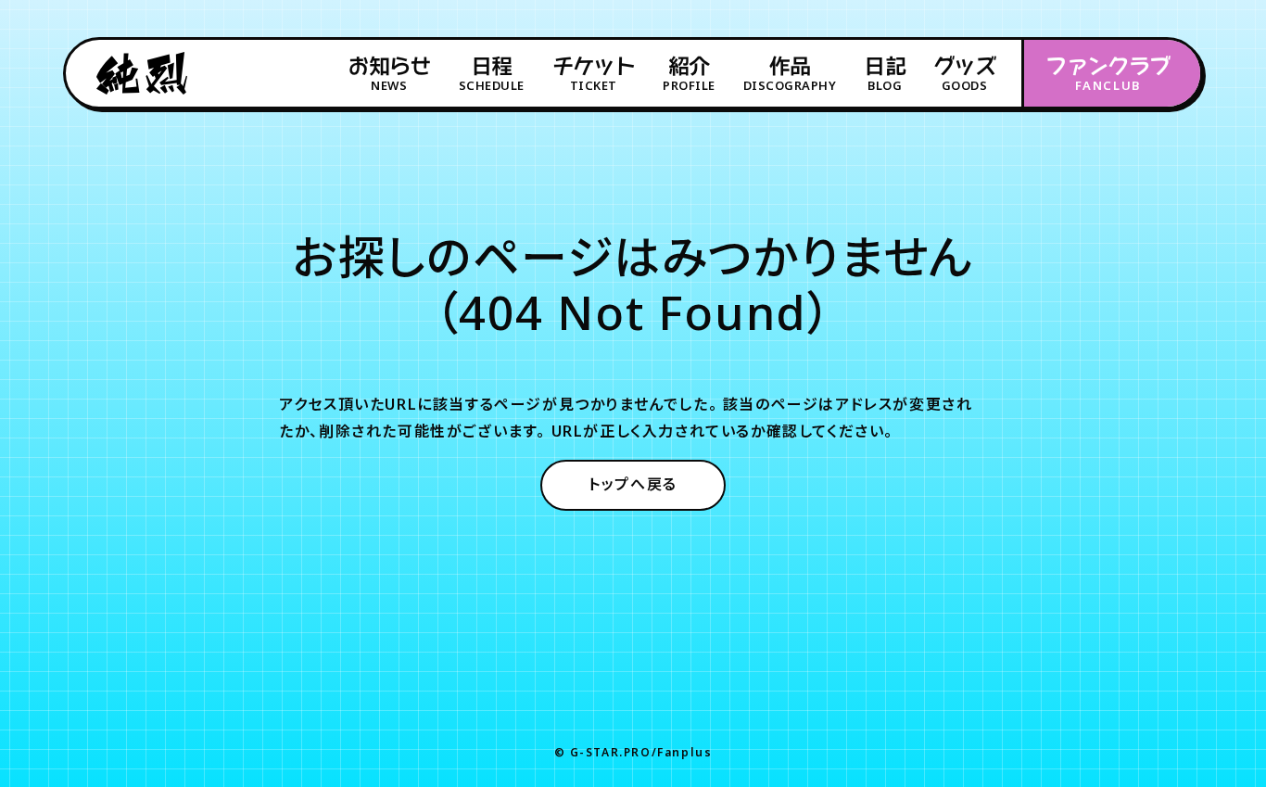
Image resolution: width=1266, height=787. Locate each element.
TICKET (593, 74)
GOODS (964, 74)
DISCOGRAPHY (790, 74)
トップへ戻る (633, 484)
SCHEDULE (492, 74)
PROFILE (689, 74)
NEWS (389, 74)
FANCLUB (1107, 74)
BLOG (884, 74)
